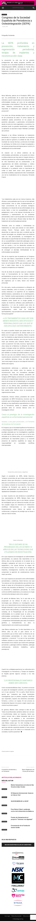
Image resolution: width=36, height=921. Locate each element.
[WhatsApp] (16, 30)
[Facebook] (8, 30)
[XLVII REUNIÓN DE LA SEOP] (6, 803)
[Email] (20, 30)
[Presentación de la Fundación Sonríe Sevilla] (6, 827)
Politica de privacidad (16, 916)
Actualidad (8, 12)
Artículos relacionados (11, 777)
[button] (3, 8)
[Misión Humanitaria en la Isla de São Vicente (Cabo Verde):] (6, 787)
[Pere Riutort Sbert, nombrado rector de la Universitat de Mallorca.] (6, 811)
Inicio (3, 12)
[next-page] (5, 834)
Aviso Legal (7, 916)
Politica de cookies (27, 916)
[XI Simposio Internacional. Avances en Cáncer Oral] (6, 795)
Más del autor (7, 780)
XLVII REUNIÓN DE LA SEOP (19, 801)
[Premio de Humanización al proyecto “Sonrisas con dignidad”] (6, 819)
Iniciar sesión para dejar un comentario (18, 844)
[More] (24, 30)
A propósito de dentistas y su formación (9, 770)
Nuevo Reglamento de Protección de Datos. (28, 770)
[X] (12, 30)
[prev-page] (3, 834)
